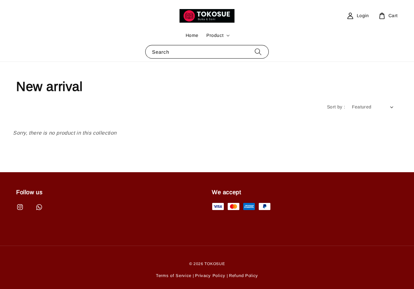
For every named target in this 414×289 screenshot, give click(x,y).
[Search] (258, 51)
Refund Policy (243, 275)
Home (192, 35)
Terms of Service (173, 275)
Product (214, 35)
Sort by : (336, 106)
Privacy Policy (210, 275)
